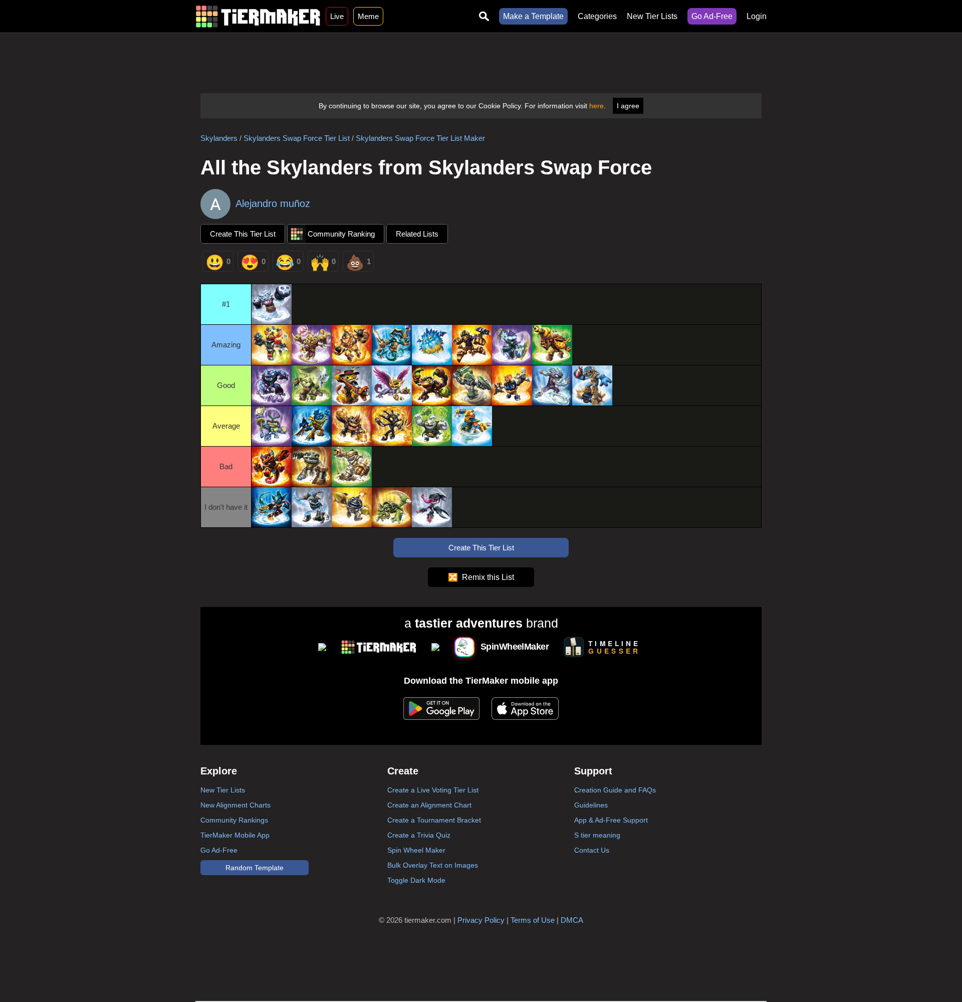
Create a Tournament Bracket (434, 820)
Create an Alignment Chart (429, 805)
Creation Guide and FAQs (615, 790)
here (596, 106)
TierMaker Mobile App (235, 835)
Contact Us (591, 850)
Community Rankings (234, 820)
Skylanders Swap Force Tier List (297, 138)
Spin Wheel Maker (416, 850)
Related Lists (417, 234)
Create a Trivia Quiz (418, 835)
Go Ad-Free (712, 16)
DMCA (572, 920)
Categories (597, 16)
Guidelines (591, 805)
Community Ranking (341, 234)
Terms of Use (533, 920)
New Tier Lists (652, 16)
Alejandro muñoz (272, 203)
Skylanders (218, 138)
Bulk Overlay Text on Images (432, 865)
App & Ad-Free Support (611, 820)
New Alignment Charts (235, 805)
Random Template (254, 868)
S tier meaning (597, 835)
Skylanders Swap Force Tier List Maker (420, 138)
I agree (628, 106)
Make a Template (533, 16)
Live (337, 16)
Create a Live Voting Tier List (432, 790)
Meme (368, 16)
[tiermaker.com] (258, 16)
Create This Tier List (243, 234)
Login (757, 16)
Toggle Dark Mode (416, 880)
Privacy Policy (481, 920)
